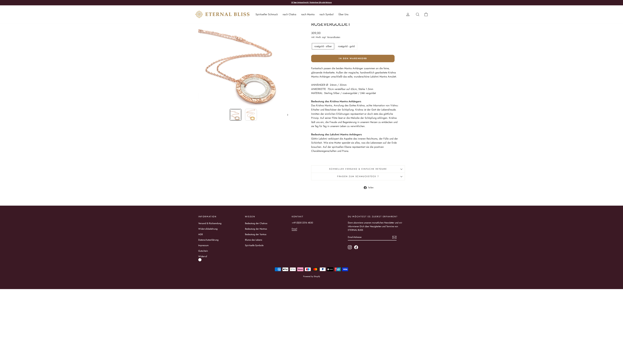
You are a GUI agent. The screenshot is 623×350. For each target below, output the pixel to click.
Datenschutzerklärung (208, 239)
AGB (200, 234)
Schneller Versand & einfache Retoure (358, 168)
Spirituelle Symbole (254, 245)
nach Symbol (326, 14)
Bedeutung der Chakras (256, 223)
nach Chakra (289, 14)
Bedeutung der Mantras (256, 228)
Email (294, 228)
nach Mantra (308, 14)
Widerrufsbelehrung (208, 228)
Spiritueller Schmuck (267, 14)
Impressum (203, 245)
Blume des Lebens (253, 239)
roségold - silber (323, 46)
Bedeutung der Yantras (255, 234)
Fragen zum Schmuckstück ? (358, 176)
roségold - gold (346, 46)
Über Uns (343, 14)
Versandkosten (333, 37)
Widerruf (202, 256)
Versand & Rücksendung (209, 223)
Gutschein (203, 250)
